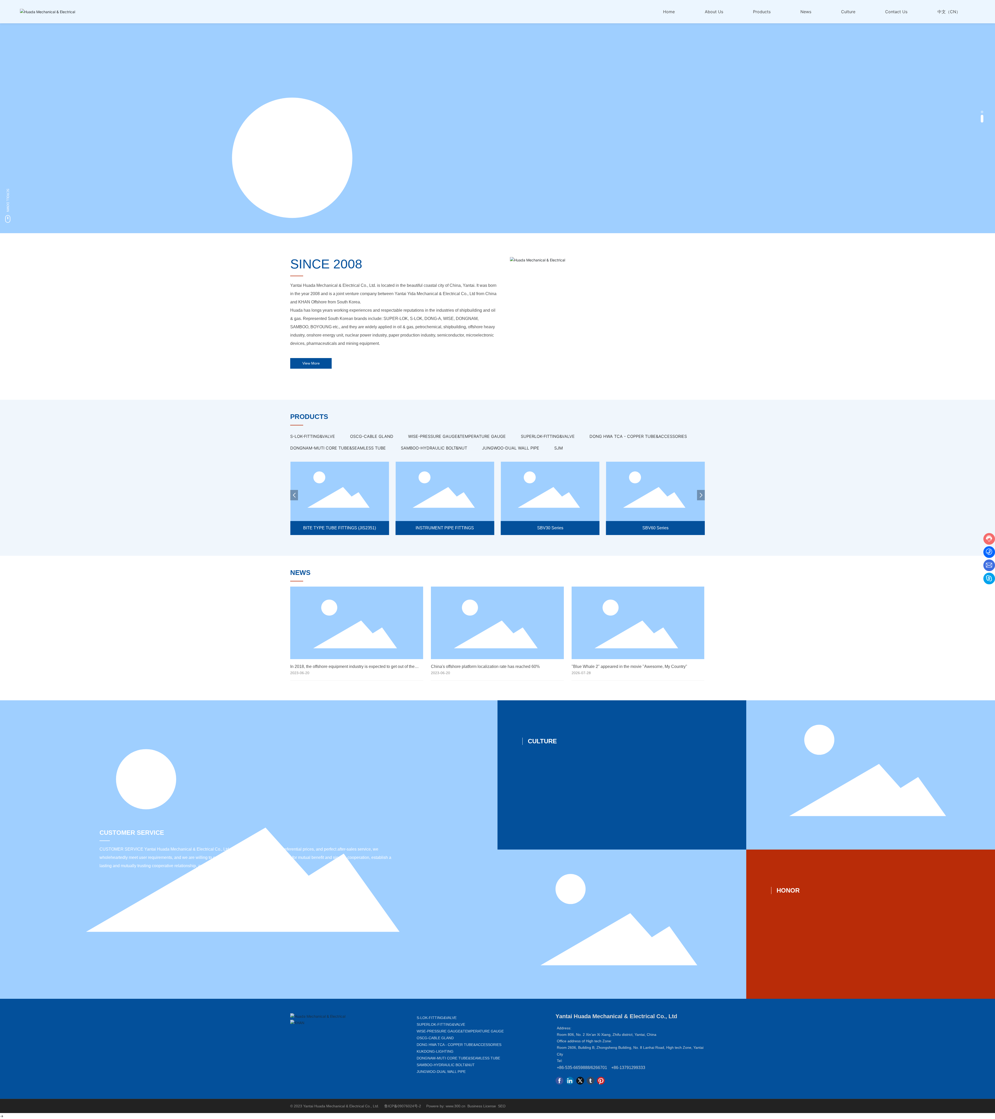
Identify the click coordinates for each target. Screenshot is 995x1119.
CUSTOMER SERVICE (132, 832)
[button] (982, 114)
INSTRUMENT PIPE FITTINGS (339, 528)
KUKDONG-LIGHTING (435, 1051)
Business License (481, 1106)
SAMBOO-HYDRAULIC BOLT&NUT (446, 1065)
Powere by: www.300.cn (445, 1106)
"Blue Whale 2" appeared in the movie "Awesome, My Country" (629, 666)
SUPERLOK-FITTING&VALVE (441, 1024)
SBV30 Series (445, 528)
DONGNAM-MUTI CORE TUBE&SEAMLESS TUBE (458, 1058)
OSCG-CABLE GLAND (435, 1038)
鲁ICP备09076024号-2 (402, 1106)
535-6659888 (577, 1067)
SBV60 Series (550, 528)
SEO (502, 1106)
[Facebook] (559, 1081)
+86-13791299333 (628, 1067)
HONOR (788, 890)
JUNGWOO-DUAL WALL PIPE (441, 1072)
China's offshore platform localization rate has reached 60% (485, 666)
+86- (561, 1067)
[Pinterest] (601, 1081)
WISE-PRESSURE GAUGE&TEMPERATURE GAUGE (460, 1031)
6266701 (599, 1067)
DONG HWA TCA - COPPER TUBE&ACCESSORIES (459, 1045)
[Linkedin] (570, 1081)
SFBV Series (655, 528)
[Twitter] (580, 1081)
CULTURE (542, 741)
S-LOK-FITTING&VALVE (437, 1018)
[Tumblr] (590, 1081)
